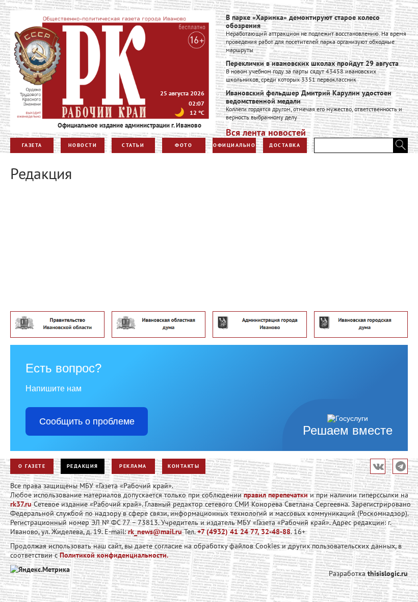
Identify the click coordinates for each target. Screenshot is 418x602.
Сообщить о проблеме (87, 421)
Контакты (183, 466)
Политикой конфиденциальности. (114, 555)
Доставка (284, 145)
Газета (32, 145)
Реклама (133, 466)
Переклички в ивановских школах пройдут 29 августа (312, 63)
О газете (31, 466)
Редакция (82, 466)
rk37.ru (21, 504)
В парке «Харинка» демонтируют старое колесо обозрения (303, 21)
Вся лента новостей (266, 132)
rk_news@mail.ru (155, 531)
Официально (234, 145)
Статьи (133, 145)
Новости (82, 145)
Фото (183, 145)
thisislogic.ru (388, 573)
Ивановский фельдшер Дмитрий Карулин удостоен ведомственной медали (308, 97)
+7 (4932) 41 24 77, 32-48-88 (244, 531)
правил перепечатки (276, 494)
